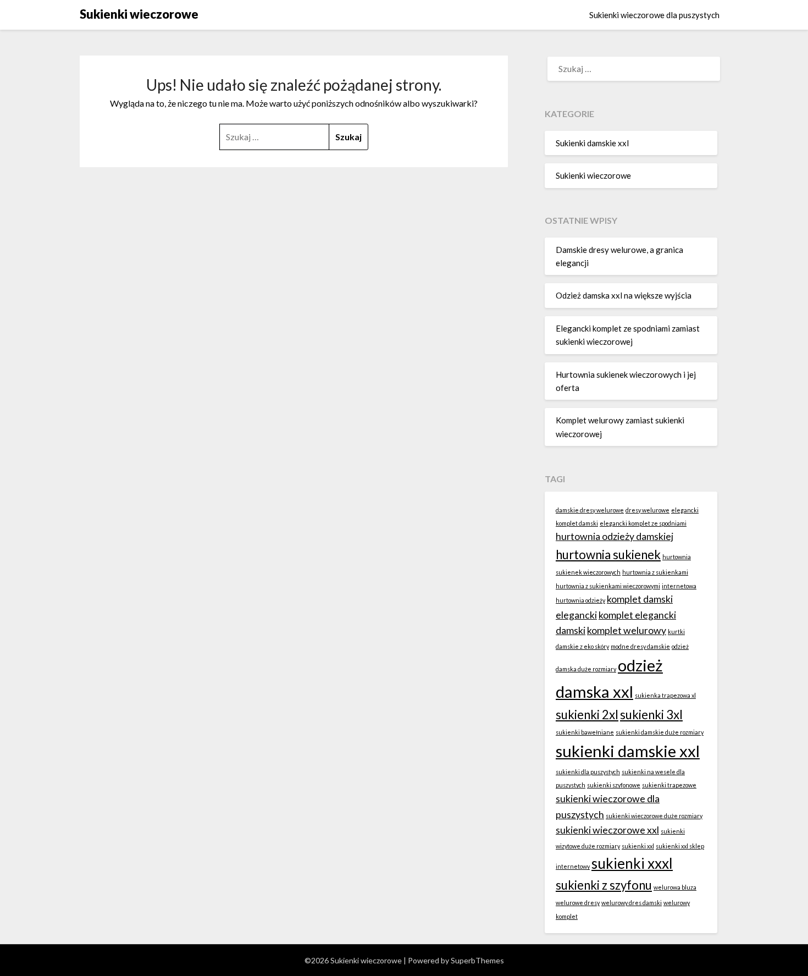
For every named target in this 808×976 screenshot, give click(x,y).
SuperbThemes (477, 960)
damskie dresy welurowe (590, 510)
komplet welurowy (626, 630)
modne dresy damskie (640, 646)
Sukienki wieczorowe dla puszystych (654, 15)
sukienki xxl (638, 846)
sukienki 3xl (651, 714)
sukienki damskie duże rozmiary (660, 732)
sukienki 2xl (587, 714)
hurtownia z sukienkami (655, 572)
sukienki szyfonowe (613, 784)
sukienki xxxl (632, 863)
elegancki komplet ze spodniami (643, 523)
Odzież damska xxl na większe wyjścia (623, 295)
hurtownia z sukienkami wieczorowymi (608, 585)
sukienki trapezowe (669, 784)
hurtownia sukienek (608, 554)
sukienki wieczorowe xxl (607, 830)
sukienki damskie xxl (628, 750)
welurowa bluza (675, 887)
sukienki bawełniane (585, 732)
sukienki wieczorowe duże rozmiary (654, 815)
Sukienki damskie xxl (592, 143)
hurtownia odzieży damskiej (614, 536)
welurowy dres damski (631, 902)
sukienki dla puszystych (588, 771)
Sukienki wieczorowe (139, 14)
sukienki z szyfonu (604, 885)
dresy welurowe (647, 510)
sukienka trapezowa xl (665, 695)
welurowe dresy (578, 902)
